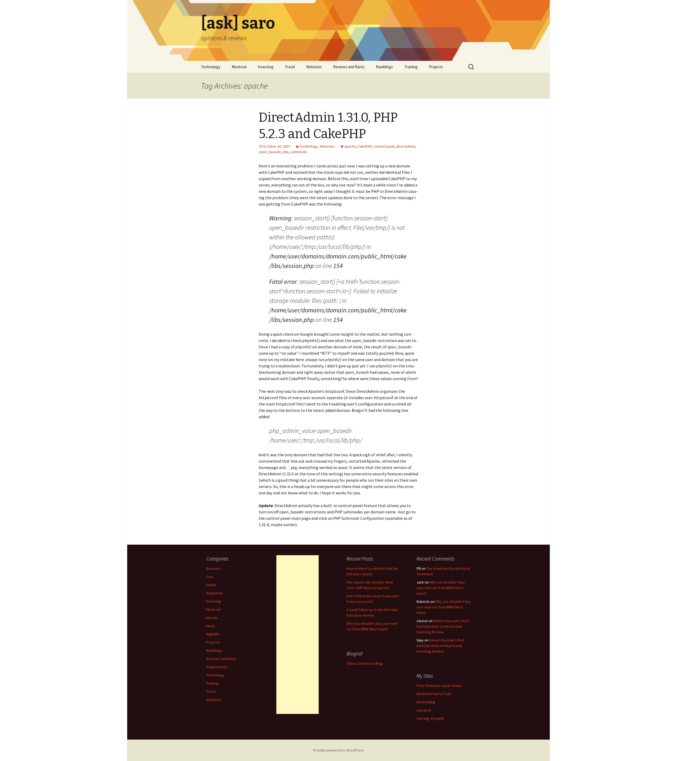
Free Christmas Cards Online (439, 685)
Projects (436, 66)
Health (211, 584)
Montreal (239, 66)
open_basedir (270, 151)
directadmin (405, 146)
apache (350, 146)
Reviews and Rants (349, 66)
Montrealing (426, 702)
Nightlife (212, 634)
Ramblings (384, 66)
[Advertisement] (297, 634)
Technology (210, 66)
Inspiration (214, 593)
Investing (265, 66)
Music (210, 625)
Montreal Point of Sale (434, 693)
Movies (212, 617)
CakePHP (365, 146)
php (285, 151)
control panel (383, 146)
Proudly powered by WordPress (338, 750)
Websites (314, 66)
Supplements (216, 666)
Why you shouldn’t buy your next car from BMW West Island (441, 588)
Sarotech (424, 710)
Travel (290, 66)
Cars (209, 576)
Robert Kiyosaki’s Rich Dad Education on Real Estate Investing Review (443, 626)
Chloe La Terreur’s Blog (364, 663)
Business (213, 568)
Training (411, 66)
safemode (298, 151)
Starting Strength (430, 718)
